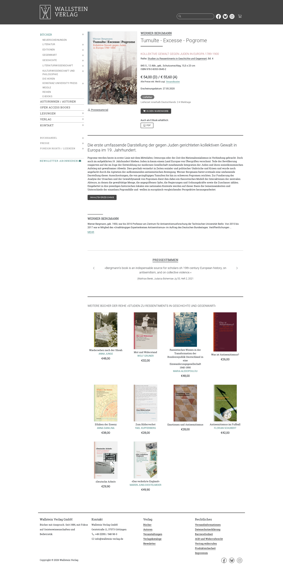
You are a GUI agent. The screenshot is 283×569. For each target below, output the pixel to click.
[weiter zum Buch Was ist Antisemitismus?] (225, 331)
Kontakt (47, 125)
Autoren (147, 529)
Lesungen (48, 113)
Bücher (46, 34)
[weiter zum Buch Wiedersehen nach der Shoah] (106, 329)
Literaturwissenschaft (57, 65)
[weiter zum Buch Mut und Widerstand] (145, 330)
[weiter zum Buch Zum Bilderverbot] (145, 403)
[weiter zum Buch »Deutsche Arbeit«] (106, 460)
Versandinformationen (208, 524)
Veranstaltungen (152, 534)
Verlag (45, 119)
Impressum (201, 553)
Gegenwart (49, 54)
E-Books (47, 96)
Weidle (46, 87)
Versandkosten (173, 81)
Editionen (48, 49)
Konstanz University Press (59, 83)
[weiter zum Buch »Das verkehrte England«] (145, 459)
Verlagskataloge (152, 538)
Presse (45, 143)
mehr (91, 232)
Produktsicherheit (205, 548)
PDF (148, 125)
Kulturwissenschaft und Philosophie (58, 72)
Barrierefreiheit (204, 534)
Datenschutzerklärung (207, 529)
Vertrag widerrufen (206, 543)
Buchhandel (48, 137)
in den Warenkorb (157, 111)
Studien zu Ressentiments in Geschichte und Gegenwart (177, 58)
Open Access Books (55, 107)
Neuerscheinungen (54, 39)
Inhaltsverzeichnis (102, 197)
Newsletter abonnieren (59, 161)
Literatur (48, 44)
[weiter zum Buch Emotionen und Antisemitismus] (185, 403)
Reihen (46, 92)
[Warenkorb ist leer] (239, 16)
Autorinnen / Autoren (58, 101)
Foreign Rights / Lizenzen (57, 148)
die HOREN (48, 78)
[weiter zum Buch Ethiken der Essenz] (106, 403)
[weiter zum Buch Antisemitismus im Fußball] (225, 403)
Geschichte (49, 60)
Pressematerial (99, 109)
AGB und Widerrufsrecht (209, 538)
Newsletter (149, 543)
